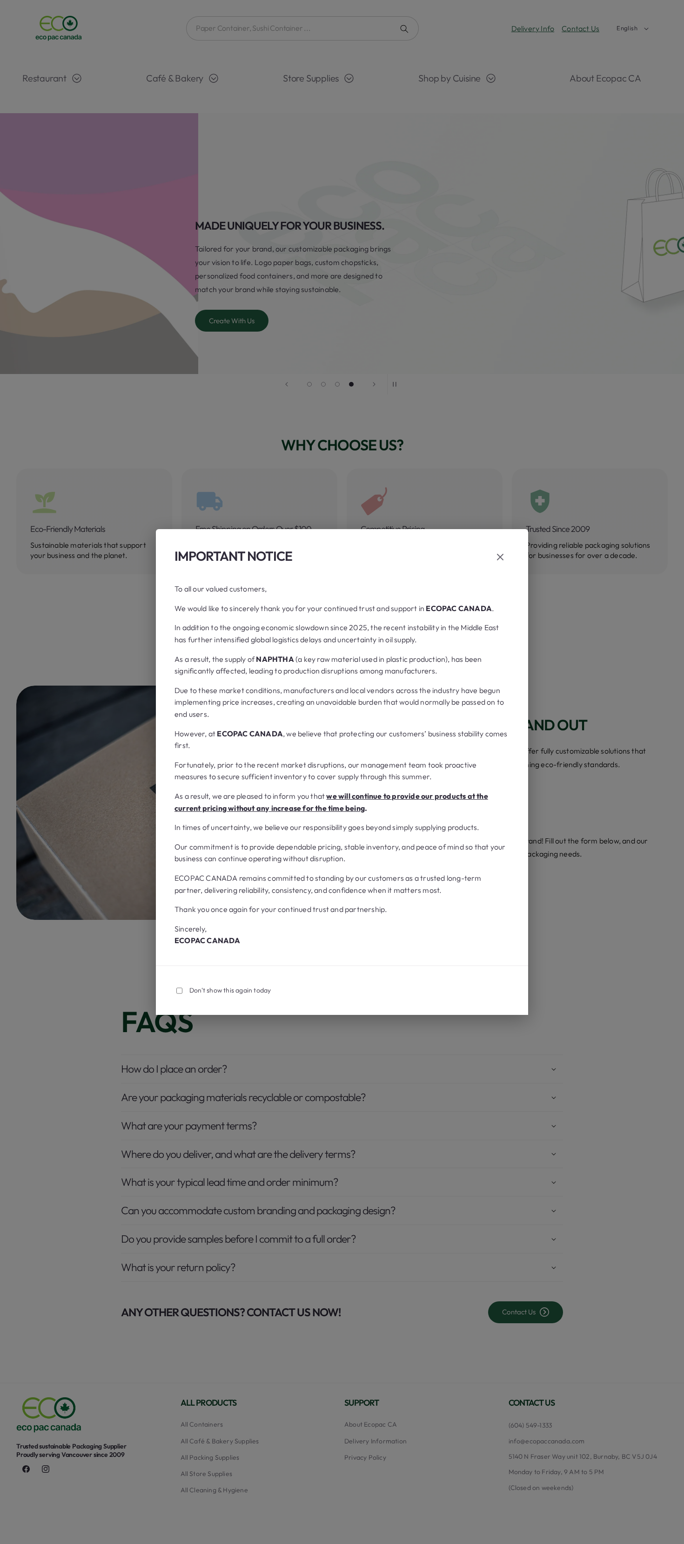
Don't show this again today (230, 990)
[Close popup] (500, 558)
